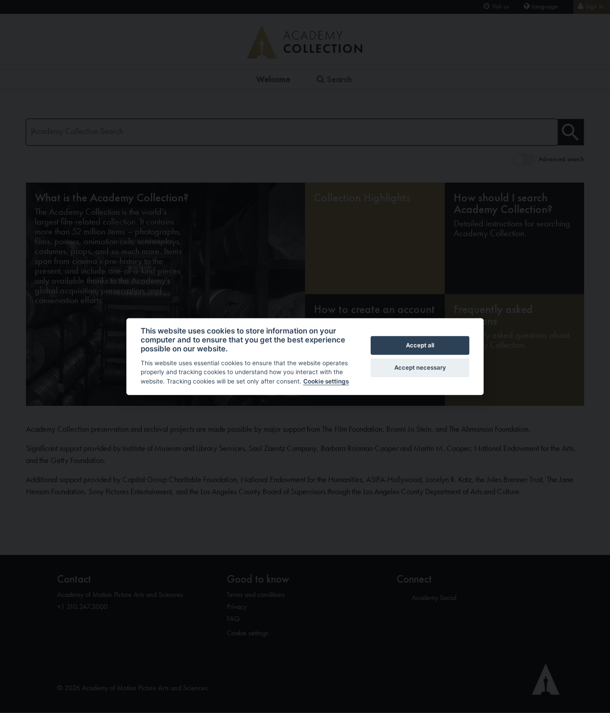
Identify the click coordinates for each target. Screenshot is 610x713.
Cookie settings (326, 381)
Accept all (420, 345)
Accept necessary (420, 367)
